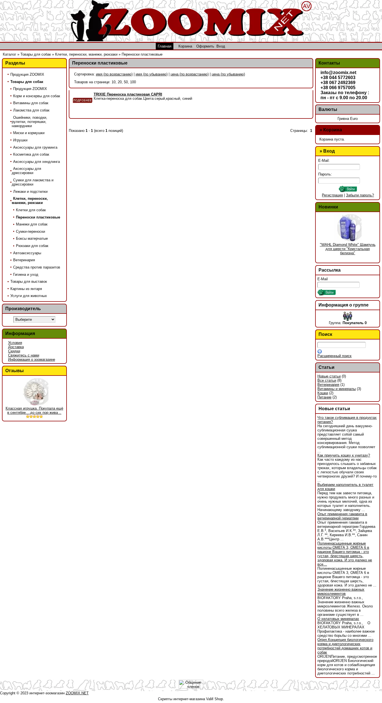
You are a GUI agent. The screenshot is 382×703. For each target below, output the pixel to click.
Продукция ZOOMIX (27, 74)
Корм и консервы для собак (36, 96)
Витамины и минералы (336, 389)
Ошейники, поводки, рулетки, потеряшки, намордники (29, 121)
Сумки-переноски (30, 231)
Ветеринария (24, 260)
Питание (324, 397)
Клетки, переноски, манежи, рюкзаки (86, 54)
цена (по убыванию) (228, 74)
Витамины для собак (30, 103)
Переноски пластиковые (142, 54)
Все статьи (326, 380)
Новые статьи (329, 376)
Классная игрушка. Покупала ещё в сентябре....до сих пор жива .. (34, 410)
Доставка (16, 347)
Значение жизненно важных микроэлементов (340, 591)
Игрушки (20, 140)
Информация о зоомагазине (31, 359)
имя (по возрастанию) (114, 74)
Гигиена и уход (25, 274)
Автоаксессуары (27, 253)
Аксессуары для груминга (35, 147)
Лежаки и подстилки (30, 191)
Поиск (325, 334)
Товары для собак (35, 54)
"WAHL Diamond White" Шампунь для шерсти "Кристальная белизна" (348, 249)
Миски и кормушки (28, 133)
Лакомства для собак (31, 110)
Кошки (322, 393)
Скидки (14, 351)
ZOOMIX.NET (77, 693)
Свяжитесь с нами (23, 355)
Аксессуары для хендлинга (36, 162)
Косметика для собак (31, 154)
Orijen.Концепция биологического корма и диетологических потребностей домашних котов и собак (345, 646)
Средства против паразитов (36, 267)
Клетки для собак (31, 210)
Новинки (328, 207)
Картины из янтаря (26, 289)
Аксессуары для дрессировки (26, 171)
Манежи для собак (32, 224)
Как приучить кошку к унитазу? (343, 455)
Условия (15, 343)
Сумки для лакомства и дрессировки (32, 182)
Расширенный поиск (334, 356)
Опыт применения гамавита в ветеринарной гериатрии (342, 516)
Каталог (9, 54)
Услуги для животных (28, 296)
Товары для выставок (28, 281)
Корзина (332, 129)
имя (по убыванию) (152, 74)
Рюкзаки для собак (32, 246)
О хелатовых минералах (338, 619)
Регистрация (332, 195)
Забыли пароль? (360, 195)
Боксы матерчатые (32, 238)
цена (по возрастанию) (190, 74)
